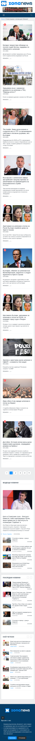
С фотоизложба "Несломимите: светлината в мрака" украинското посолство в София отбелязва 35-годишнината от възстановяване (19, 658)
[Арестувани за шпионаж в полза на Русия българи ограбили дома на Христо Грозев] (17, 213)
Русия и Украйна (7, 534)
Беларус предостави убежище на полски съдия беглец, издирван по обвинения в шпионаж (16, 47)
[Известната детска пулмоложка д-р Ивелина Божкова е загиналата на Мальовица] (6, 644)
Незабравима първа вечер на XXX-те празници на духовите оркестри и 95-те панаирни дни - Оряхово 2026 (21, 668)
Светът (14, 559)
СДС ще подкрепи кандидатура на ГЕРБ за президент (21, 613)
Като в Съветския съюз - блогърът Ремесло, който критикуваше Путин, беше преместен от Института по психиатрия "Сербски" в (16, 519)
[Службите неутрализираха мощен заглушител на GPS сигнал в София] (6, 687)
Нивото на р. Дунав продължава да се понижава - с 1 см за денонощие (21, 677)
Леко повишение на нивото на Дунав (20, 651)
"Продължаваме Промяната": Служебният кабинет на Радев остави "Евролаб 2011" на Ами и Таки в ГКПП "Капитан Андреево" (21, 585)
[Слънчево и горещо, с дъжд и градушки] (7, 540)
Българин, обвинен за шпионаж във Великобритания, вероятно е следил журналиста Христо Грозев (17, 272)
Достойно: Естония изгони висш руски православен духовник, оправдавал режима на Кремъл (17, 444)
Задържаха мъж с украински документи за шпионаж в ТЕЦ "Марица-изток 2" (14, 90)
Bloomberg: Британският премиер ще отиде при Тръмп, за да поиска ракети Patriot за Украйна (21, 556)
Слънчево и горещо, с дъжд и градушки (20, 539)
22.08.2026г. (18, 672)
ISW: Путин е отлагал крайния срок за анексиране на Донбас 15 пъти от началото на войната (22, 548)
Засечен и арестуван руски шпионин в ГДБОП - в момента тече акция (17, 361)
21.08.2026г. (18, 688)
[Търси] (30, 15)
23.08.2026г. (21, 646)
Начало (3, 19)
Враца (11, 672)
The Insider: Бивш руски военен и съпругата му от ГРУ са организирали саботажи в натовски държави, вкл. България (17, 132)
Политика (15, 589)
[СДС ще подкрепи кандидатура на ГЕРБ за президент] (7, 614)
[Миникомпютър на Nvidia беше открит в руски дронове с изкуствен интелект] (7, 565)
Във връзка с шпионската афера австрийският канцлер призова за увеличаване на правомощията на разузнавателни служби (16, 180)
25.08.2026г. (17, 534)
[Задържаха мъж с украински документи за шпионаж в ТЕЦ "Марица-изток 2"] (17, 76)
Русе (13, 607)
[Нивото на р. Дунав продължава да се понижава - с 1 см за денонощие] (6, 679)
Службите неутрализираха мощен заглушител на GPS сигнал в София (20, 685)
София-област (13, 646)
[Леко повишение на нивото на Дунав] (6, 653)
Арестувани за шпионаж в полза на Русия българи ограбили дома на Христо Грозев (16, 228)
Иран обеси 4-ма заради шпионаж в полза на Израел (16, 402)
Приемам (12, 738)
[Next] (29, 473)
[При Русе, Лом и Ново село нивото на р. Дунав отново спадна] (7, 606)
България (15, 541)
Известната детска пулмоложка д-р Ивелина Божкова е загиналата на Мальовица (20, 643)
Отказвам (22, 738)
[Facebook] (2, 718)
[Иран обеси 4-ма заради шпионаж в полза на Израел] (17, 388)
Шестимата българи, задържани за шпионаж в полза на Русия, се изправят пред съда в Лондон (16, 317)
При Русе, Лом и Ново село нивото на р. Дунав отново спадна (22, 604)
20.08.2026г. (18, 662)
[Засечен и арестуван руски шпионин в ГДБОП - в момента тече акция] (17, 347)
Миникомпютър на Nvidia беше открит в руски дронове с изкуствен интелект (20, 565)
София (11, 662)
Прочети (6, 58)
